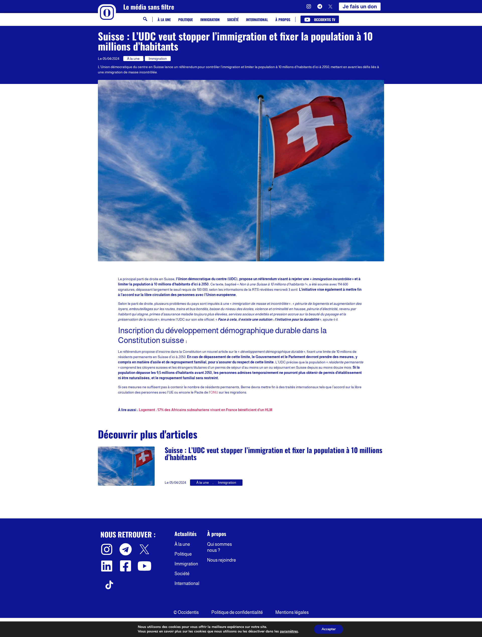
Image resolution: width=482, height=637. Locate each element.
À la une (164, 19)
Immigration (210, 19)
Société (232, 19)
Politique (185, 19)
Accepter (329, 629)
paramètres (289, 631)
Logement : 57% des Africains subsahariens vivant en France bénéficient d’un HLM (205, 410)
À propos (282, 19)
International (257, 19)
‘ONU (214, 392)
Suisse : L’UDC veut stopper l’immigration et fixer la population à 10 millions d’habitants (273, 453)
